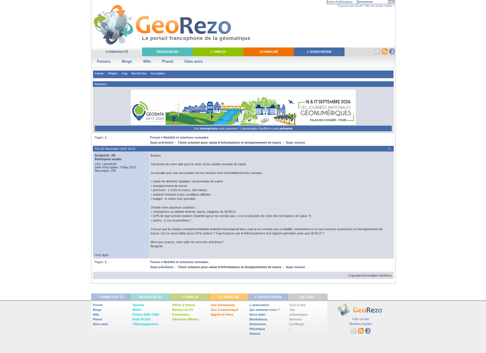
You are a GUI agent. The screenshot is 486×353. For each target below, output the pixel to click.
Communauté (116, 51)
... (290, 329)
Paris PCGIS (141, 319)
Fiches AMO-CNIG (145, 314)
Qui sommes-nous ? (264, 309)
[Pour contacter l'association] (377, 53)
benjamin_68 (105, 155)
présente (286, 128)
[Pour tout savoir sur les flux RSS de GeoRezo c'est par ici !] (385, 53)
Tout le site (297, 305)
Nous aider (257, 314)
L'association (259, 305)
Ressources (167, 51)
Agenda (138, 305)
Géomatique (298, 314)
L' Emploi (218, 51)
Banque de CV (182, 309)
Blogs (127, 61)
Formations (180, 314)
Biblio (136, 309)
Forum (99, 73)
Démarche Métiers (185, 319)
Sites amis (193, 61)
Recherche (139, 73)
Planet (167, 61)
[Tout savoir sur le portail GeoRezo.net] (392, 53)
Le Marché (269, 51)
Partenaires (257, 324)
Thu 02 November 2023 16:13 (114, 148)
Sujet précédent (162, 142)
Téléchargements (145, 324)
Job (292, 309)
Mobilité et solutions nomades (185, 137)
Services (295, 319)
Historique (257, 329)
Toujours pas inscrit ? (351, 5)
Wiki (147, 61)
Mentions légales (360, 323)
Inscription (158, 73)
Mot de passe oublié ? (380, 5)
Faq (124, 73)
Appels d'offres (222, 314)
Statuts (254, 333)
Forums (104, 61)
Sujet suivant (295, 142)
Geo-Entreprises (223, 305)
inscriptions (209, 128)
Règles (113, 73)
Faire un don (360, 319)
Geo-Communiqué (224, 309)
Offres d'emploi (183, 305)
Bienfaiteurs (258, 319)
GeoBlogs (296, 324)
